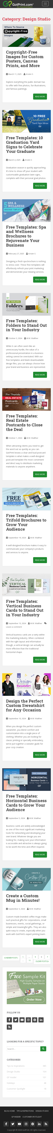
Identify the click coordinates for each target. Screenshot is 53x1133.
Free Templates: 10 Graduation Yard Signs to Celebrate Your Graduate (24, 144)
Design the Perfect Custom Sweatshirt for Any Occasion (25, 705)
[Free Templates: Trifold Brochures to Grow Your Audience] (26, 499)
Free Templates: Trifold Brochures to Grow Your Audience (26, 522)
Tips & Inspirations (16, 1065)
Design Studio (13, 1071)
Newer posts (12, 958)
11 (30, 960)
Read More (40, 96)
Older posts (41, 961)
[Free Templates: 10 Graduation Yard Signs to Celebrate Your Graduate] (26, 121)
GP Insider (11, 1077)
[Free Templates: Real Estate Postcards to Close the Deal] (26, 399)
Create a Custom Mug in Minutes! (22, 898)
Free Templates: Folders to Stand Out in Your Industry (26, 325)
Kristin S (29, 74)
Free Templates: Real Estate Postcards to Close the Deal (24, 422)
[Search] (43, 1048)
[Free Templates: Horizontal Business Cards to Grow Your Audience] (26, 779)
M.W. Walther (32, 338)
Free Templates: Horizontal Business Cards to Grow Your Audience (26, 802)
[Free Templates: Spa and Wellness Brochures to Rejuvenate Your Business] (26, 210)
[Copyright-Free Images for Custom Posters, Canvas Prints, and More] (26, 35)
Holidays (11, 1083)
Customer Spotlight (16, 1088)
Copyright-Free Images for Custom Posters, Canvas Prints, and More (25, 58)
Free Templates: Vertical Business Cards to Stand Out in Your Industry (24, 608)
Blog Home (9, 1111)
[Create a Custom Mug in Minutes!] (26, 879)
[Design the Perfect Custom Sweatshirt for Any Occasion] (26, 684)
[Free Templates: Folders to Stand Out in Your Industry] (26, 304)
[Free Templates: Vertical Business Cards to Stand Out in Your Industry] (26, 585)
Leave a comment (14, 627)
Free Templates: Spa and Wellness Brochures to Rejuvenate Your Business (26, 236)
